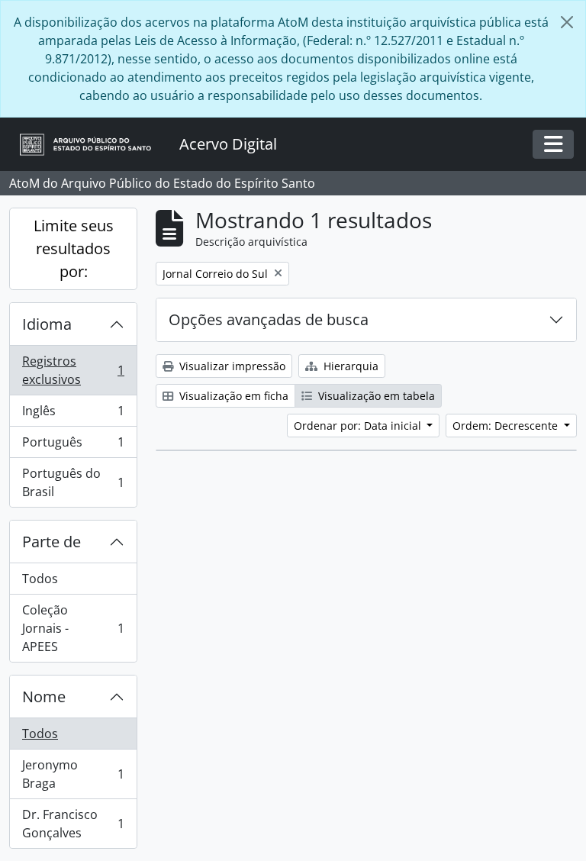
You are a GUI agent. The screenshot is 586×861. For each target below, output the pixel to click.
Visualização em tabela (375, 396)
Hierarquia (349, 366)
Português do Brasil (72, 482)
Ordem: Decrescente (506, 425)
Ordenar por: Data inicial (359, 425)
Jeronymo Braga (72, 774)
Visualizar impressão (230, 366)
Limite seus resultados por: (74, 248)
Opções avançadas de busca (269, 319)
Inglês (72, 414)
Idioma (47, 324)
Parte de (51, 541)
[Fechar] (567, 22)
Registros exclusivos (72, 370)
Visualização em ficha (232, 396)
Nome (44, 696)
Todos (40, 578)
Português (72, 446)
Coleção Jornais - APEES (72, 628)
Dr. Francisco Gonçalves (72, 823)
